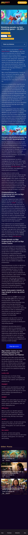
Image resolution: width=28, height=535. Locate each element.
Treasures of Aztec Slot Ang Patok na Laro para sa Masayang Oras (12, 472)
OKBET (4, 397)
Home (2, 532)
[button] (24, 44)
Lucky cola (5, 373)
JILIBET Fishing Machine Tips (7, 38)
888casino (5, 408)
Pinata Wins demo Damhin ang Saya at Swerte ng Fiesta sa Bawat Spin (13, 489)
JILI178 (4, 419)
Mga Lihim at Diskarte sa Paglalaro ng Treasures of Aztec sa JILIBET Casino (12, 456)
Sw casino (5, 430)
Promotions (9, 532)
